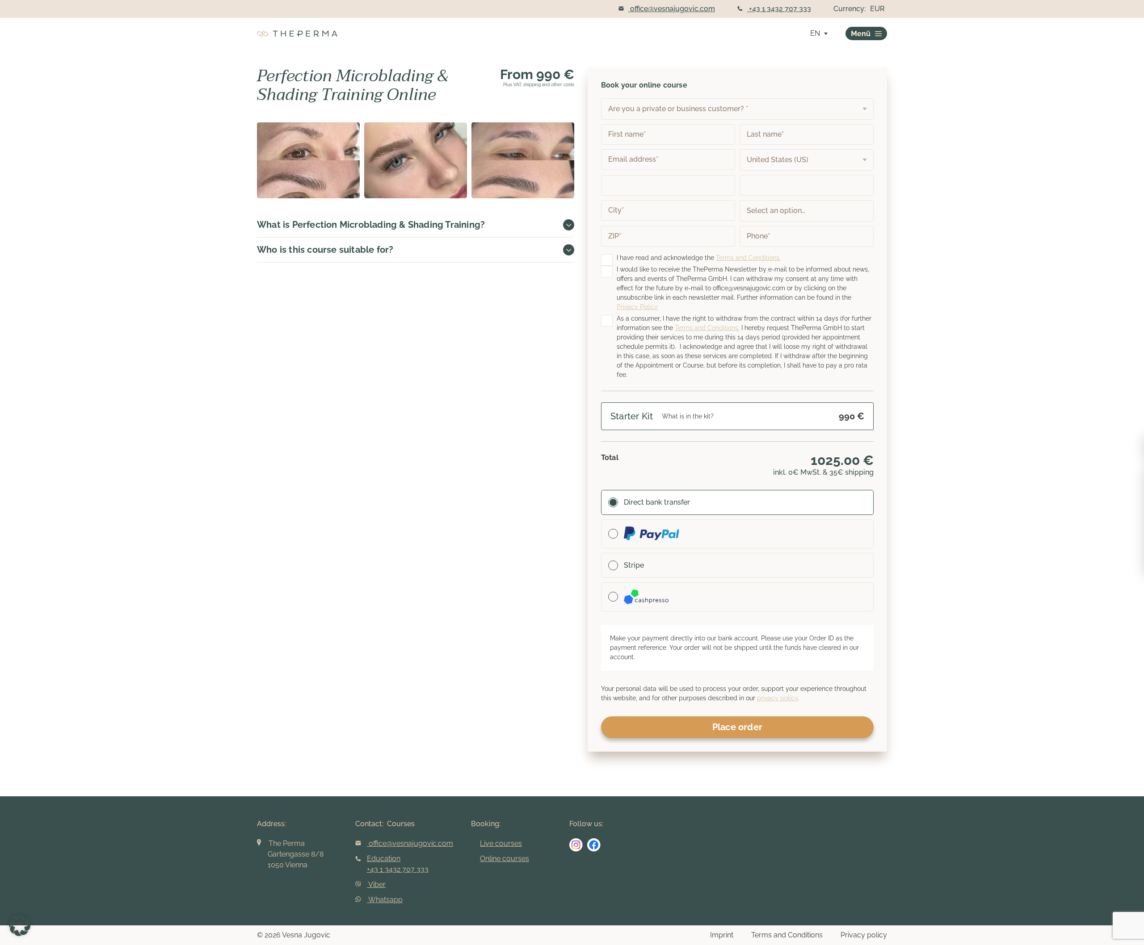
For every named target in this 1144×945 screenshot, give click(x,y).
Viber (376, 884)
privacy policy (777, 698)
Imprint (721, 935)
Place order (737, 727)
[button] (19, 925)
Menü (861, 33)
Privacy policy (864, 935)
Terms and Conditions (787, 935)
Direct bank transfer (657, 502)
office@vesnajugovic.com (671, 8)
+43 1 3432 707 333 (779, 8)
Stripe (634, 565)
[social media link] (576, 845)
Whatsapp (385, 899)
